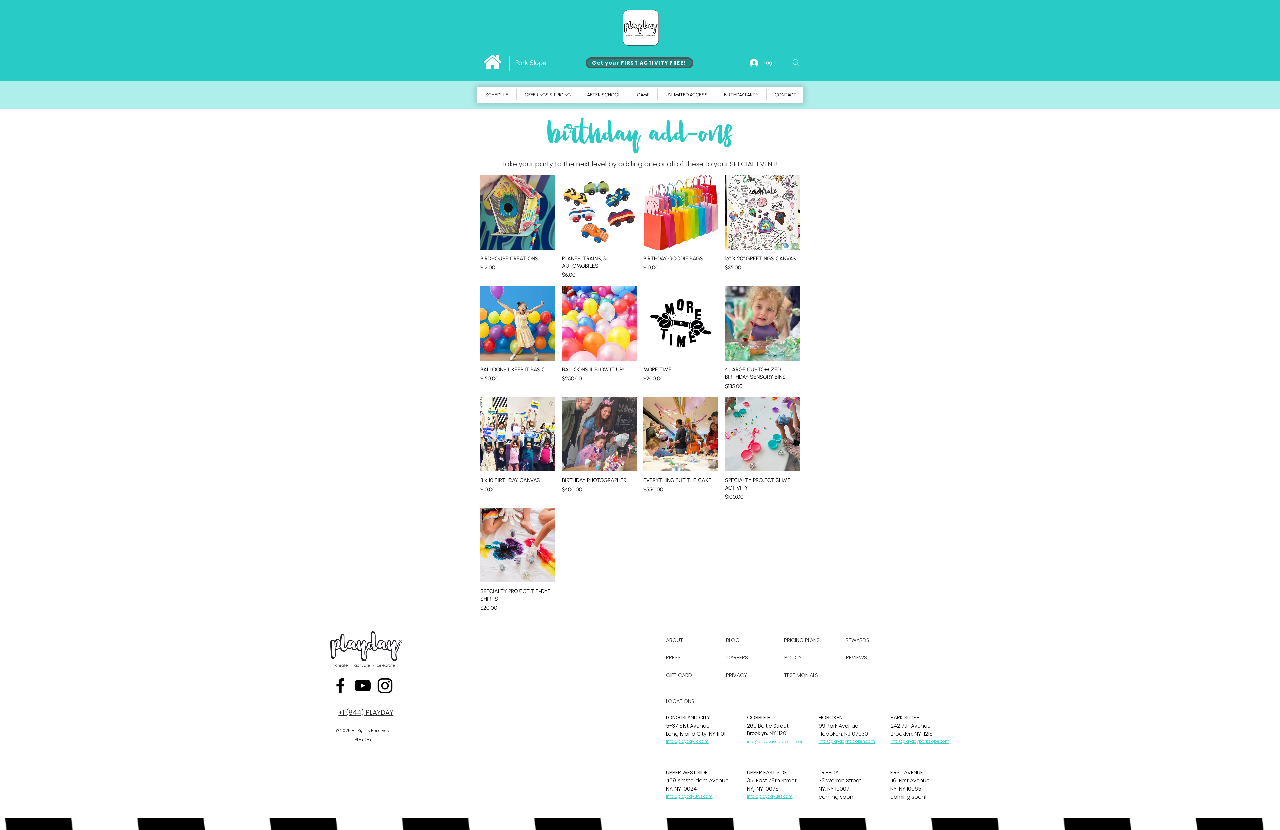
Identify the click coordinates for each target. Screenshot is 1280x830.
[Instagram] (385, 686)
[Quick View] (517, 212)
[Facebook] (340, 686)
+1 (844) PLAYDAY (365, 712)
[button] (643, 94)
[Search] (796, 63)
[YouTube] (363, 686)
